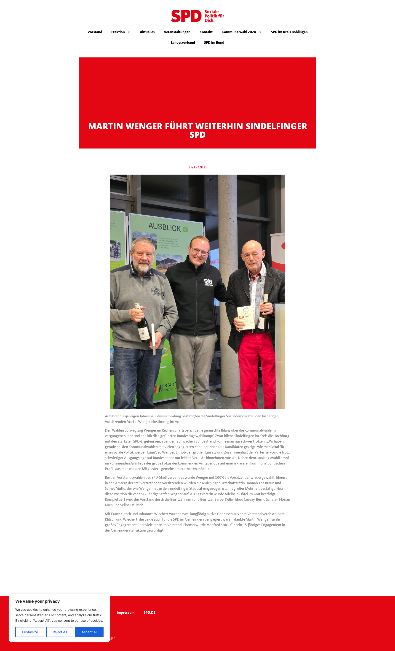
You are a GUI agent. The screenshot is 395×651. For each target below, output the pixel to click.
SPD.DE (149, 612)
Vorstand (95, 32)
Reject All (60, 632)
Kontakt (206, 32)
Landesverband (183, 42)
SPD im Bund (214, 42)
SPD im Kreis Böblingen (289, 32)
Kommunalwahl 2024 (239, 32)
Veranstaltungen (177, 32)
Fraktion (118, 32)
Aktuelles (147, 32)
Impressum (126, 612)
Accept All (89, 632)
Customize (30, 632)
